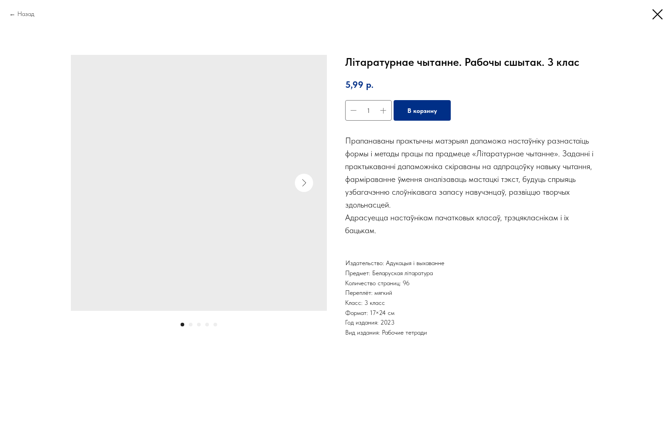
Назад (25, 13)
